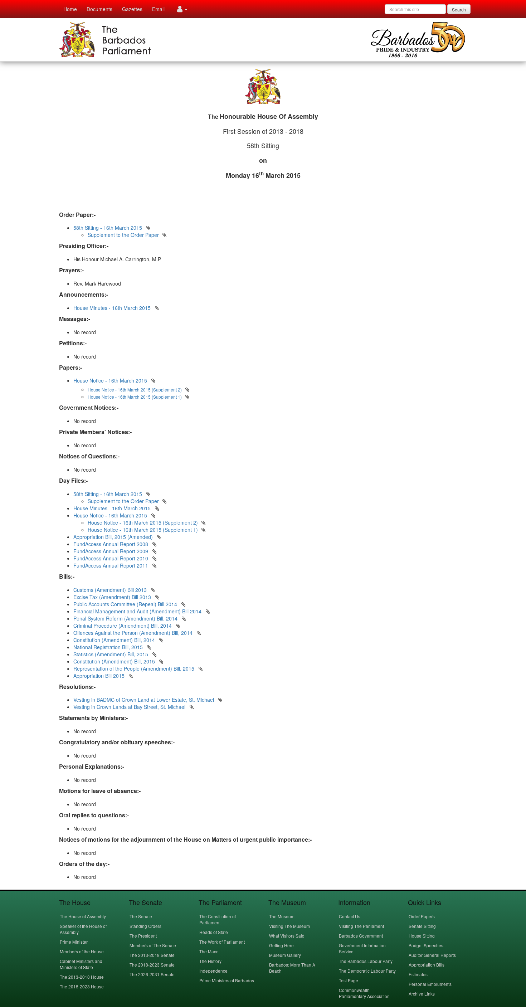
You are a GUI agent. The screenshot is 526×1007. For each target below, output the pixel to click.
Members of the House (82, 951)
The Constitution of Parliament (217, 919)
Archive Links (422, 994)
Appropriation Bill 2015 (99, 675)
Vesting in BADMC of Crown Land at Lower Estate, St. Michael (144, 699)
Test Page (348, 980)
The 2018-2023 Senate (152, 965)
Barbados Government (361, 936)
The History (210, 961)
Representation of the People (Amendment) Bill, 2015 (134, 668)
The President (143, 936)
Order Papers (422, 916)
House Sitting (422, 936)
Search (459, 9)
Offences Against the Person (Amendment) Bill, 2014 (133, 632)
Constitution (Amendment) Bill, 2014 (114, 639)
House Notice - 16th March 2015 (110, 380)
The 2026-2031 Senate (152, 974)
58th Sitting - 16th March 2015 (107, 227)
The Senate (141, 916)
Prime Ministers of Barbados (226, 980)
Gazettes (132, 9)
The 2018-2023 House (82, 986)
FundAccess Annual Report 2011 (110, 565)
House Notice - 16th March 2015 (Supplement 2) (143, 522)
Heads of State (213, 932)
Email (158, 9)
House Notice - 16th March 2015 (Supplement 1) (143, 529)
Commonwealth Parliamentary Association (364, 993)
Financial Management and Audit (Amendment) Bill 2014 (138, 611)
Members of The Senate (153, 945)
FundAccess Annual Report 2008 (110, 544)
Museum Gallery (285, 955)
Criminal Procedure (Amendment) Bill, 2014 (123, 625)
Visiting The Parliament (361, 926)
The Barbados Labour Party (366, 961)
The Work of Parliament (222, 942)
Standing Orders (145, 926)
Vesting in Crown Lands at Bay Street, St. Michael (130, 706)
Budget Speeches (426, 945)
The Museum (281, 916)
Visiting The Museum (289, 926)
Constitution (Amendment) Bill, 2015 (114, 661)
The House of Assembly (83, 916)
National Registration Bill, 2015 (108, 647)
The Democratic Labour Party (367, 971)
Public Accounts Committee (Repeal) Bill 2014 (126, 604)
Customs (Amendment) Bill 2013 (110, 589)
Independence (213, 971)
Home (70, 9)
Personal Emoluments (430, 984)
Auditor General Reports (432, 955)
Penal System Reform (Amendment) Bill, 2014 (126, 618)
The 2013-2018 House (82, 977)
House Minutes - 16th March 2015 (112, 307)
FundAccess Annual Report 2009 (110, 551)
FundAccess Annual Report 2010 (110, 558)
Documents (99, 9)
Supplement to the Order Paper (123, 234)
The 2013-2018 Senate (152, 955)
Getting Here (281, 945)
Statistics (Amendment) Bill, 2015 (111, 654)
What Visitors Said (287, 936)
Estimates (418, 974)
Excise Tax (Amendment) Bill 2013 (112, 596)
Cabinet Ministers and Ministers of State (81, 964)
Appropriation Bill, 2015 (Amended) (113, 536)
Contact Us (349, 916)
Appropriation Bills (426, 965)
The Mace (209, 951)
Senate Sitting (422, 926)
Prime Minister (74, 942)
